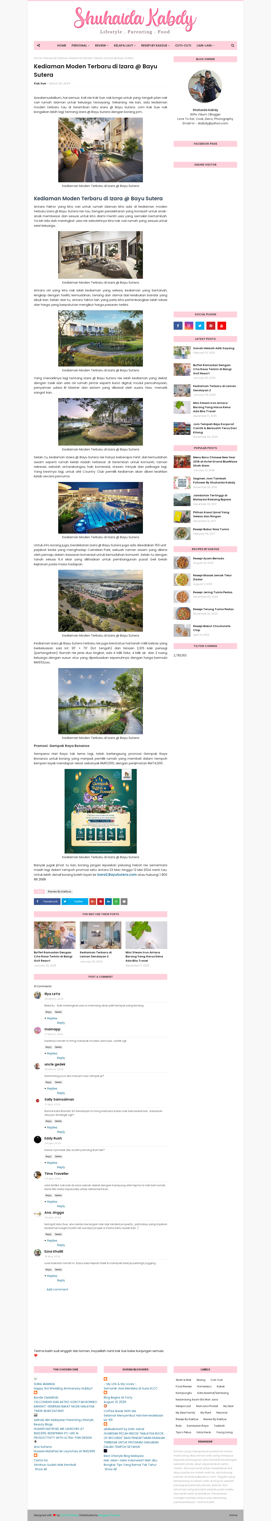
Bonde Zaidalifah (46, 1397)
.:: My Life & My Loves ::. (120, 1384)
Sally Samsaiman (59, 1099)
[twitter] (199, 326)
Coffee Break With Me (120, 1411)
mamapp (52, 1029)
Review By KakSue (55, 58)
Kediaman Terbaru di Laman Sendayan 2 (96, 954)
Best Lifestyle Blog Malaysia (124, 1456)
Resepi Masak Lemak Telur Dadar (212, 577)
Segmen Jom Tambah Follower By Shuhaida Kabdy (214, 480)
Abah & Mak (183, 1380)
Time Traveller (56, 1173)
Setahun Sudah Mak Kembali (55, 1465)
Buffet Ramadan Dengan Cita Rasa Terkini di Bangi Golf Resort (53, 956)
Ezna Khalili (53, 1251)
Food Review (184, 1386)
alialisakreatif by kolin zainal (124, 1429)
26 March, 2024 (54, 999)
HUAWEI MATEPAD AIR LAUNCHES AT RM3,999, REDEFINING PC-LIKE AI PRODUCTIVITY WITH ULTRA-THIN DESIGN (63, 1433)
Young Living (224, 1432)
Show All (41, 1469)
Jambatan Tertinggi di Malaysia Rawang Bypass (212, 497)
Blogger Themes (109, 1515)
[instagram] (189, 326)
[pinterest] (210, 326)
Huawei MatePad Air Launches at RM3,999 (64, 1451)
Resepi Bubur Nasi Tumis (211, 529)
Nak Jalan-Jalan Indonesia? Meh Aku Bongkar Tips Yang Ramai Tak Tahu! (130, 1462)
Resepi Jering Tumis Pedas (212, 592)
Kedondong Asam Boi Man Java (197, 1399)
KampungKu (184, 1393)
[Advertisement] (205, 241)
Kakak (221, 1386)
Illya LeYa (52, 994)
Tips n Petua (183, 1432)
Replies (52, 1018)
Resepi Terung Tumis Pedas (213, 609)
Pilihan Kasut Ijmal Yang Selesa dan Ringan (211, 514)
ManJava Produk (207, 1406)
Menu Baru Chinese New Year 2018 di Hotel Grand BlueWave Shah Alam (215, 461)
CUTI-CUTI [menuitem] (183, 45)
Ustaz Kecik (203, 1432)
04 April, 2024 (53, 1143)
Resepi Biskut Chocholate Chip (211, 628)
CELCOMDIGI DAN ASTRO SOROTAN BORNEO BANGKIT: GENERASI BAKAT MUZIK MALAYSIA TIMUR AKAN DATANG (65, 1406)
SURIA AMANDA (44, 1384)
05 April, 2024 (53, 1217)
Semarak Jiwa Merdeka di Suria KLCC (131, 1388)
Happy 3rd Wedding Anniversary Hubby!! (63, 1388)
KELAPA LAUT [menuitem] (123, 45)
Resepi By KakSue (187, 1419)
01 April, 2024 (52, 1104)
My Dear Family (185, 1412)
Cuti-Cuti (217, 1380)
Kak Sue (40, 83)
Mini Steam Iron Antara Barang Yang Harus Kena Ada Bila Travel (144, 956)
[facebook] (178, 326)
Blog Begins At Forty (118, 1397)
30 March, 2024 (54, 1069)
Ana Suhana (43, 1447)
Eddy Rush (53, 1138)
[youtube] (221, 326)
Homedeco (204, 1386)
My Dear (228, 1406)
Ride (178, 1426)
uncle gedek (54, 1064)
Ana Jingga (54, 1212)
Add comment (57, 1289)
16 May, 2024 (52, 1256)
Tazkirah (219, 1426)
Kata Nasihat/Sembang (213, 1393)
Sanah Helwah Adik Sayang (213, 348)
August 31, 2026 (115, 1402)
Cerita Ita (41, 1460)
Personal (221, 1412)
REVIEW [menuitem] (100, 45)
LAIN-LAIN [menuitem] (204, 45)
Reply (49, 1012)
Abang (200, 1380)
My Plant (205, 1412)
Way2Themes (69, 1515)
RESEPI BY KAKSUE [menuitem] (154, 45)
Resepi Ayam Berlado (208, 558)
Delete (58, 1012)
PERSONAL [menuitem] (79, 45)
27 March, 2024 (54, 1034)
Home (37, 58)
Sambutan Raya (198, 1426)
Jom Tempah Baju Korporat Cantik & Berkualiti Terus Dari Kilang (215, 428)
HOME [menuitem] (61, 45)
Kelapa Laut (183, 1406)
